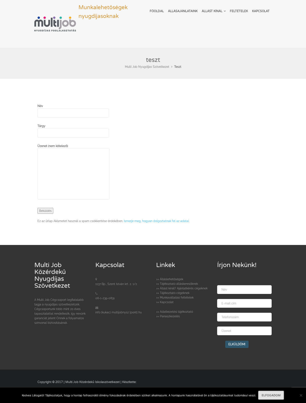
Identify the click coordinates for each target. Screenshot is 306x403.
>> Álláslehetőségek (169, 279)
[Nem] (301, 395)
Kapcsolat (261, 11)
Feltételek (239, 11)
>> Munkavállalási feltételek (175, 297)
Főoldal (157, 11)
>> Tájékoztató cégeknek (172, 293)
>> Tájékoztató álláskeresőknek (177, 283)
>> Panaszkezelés (168, 316)
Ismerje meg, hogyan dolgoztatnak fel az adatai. (156, 221)
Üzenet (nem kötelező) (52, 146)
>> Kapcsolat (165, 302)
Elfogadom (271, 395)
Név (40, 106)
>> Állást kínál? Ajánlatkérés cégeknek (182, 288)
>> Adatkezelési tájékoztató (174, 311)
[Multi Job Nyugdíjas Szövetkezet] (55, 17)
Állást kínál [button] (212, 11)
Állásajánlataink (183, 11)
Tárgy (41, 126)
